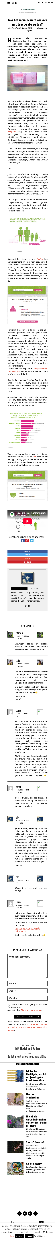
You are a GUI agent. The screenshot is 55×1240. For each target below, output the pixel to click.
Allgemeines (42, 28)
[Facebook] (39, 2)
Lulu (18, 661)
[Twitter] (42, 2)
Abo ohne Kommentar (31, 1010)
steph (18, 787)
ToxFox (39, 259)
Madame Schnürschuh (32, 1096)
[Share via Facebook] (23, 540)
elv (30, 31)
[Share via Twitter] (32, 540)
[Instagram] (48, 2)
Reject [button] (29, 1236)
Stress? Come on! (35, 1142)
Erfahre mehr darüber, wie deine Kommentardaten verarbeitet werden (27, 1027)
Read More (39, 1236)
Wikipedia (11, 132)
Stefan (19, 633)
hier (34, 457)
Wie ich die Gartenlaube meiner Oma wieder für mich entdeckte (36, 1121)
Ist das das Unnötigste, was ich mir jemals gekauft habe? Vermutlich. (36, 1075)
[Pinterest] (45, 2)
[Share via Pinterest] (27, 540)
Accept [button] (19, 1236)
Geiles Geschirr (34, 1163)
